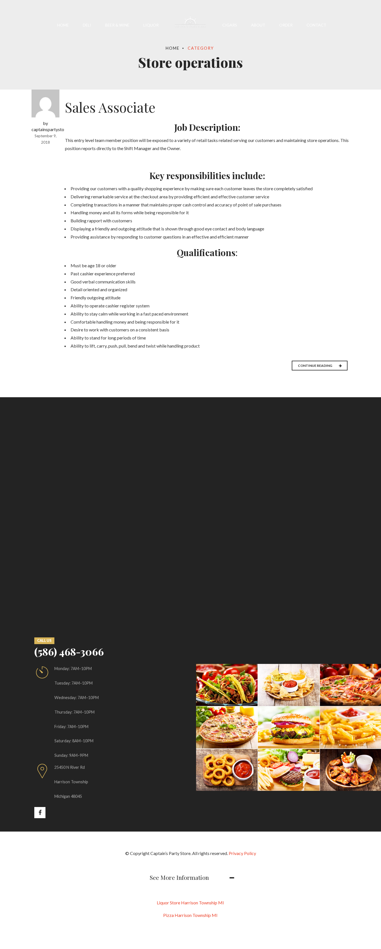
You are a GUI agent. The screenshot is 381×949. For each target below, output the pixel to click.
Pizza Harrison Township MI (190, 915)
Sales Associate (110, 107)
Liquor (151, 25)
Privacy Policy (242, 853)
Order (286, 25)
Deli (87, 25)
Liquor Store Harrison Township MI (190, 902)
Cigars (229, 25)
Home (63, 25)
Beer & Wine (117, 25)
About (258, 25)
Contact (316, 25)
